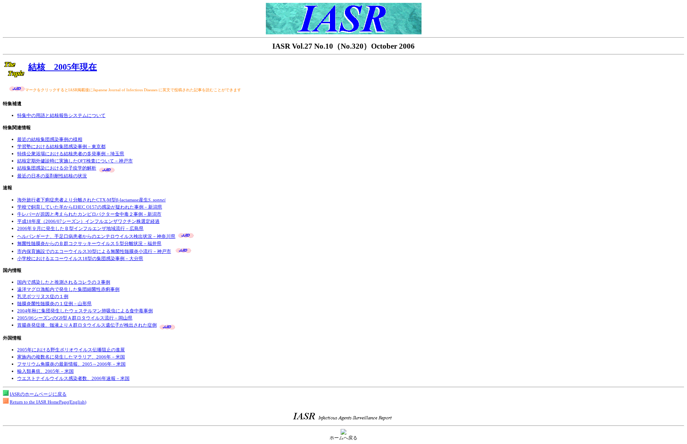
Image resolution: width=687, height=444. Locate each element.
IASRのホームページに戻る (38, 394)
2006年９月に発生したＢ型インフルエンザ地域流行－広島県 (80, 228)
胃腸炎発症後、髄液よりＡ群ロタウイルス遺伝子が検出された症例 (87, 325)
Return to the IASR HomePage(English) (48, 402)
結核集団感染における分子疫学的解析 (56, 168)
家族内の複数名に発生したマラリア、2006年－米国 (71, 357)
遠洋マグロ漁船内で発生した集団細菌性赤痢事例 (68, 289)
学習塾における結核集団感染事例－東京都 (61, 146)
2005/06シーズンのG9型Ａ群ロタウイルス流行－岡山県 (74, 318)
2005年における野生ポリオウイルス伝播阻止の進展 (71, 349)
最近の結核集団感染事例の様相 (49, 139)
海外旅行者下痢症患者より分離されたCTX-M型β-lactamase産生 (91, 200)
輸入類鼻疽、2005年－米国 (45, 371)
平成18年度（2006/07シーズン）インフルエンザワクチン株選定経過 (88, 221)
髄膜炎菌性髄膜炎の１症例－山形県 (54, 303)
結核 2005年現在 (62, 67)
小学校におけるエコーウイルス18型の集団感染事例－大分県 (80, 258)
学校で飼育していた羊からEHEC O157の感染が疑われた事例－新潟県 (89, 207)
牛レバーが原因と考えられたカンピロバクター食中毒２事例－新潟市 (89, 214)
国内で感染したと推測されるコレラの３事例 (63, 282)
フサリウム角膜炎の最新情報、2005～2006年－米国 (71, 364)
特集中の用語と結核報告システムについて (61, 115)
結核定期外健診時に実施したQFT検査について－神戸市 (75, 161)
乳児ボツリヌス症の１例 (42, 296)
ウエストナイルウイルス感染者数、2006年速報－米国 (73, 378)
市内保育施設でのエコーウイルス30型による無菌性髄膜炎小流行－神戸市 (94, 251)
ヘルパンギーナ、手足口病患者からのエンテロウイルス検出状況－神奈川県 (96, 236)
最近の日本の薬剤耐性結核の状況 (52, 176)
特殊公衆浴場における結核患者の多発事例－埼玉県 (70, 153)
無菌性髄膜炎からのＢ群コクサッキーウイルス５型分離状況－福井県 (89, 243)
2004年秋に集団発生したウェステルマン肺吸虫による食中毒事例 (85, 310)
